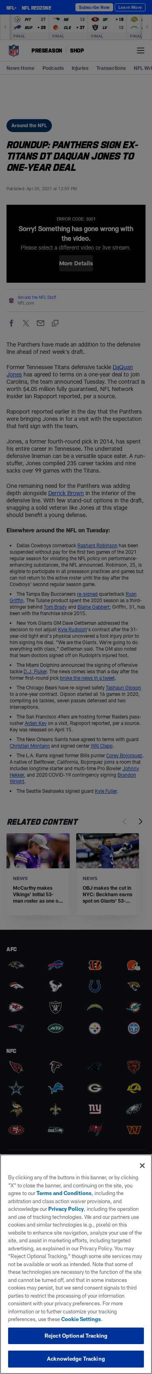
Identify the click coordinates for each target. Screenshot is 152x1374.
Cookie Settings (81, 1319)
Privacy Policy (66, 1209)
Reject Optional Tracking (76, 1335)
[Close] (142, 1165)
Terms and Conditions (64, 1193)
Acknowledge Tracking (76, 1358)
